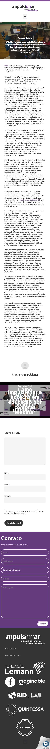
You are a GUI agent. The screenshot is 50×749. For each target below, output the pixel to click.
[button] (25, 16)
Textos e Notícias (25, 38)
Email (7, 484)
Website (7, 496)
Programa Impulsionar (21, 50)
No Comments (25, 52)
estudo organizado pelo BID (30, 200)
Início (6, 66)
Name (7, 473)
